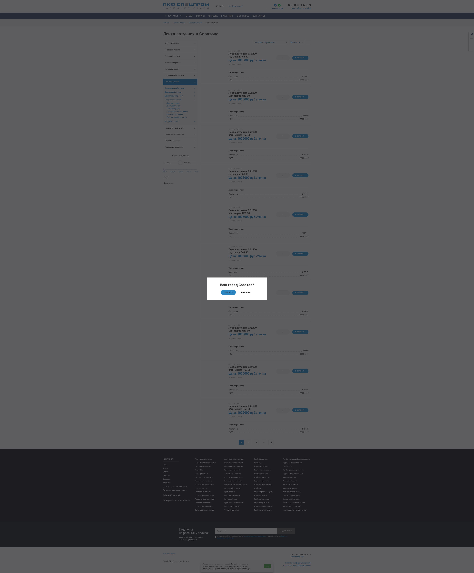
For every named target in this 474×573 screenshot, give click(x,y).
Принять (228, 292)
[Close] (264, 275)
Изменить (245, 292)
